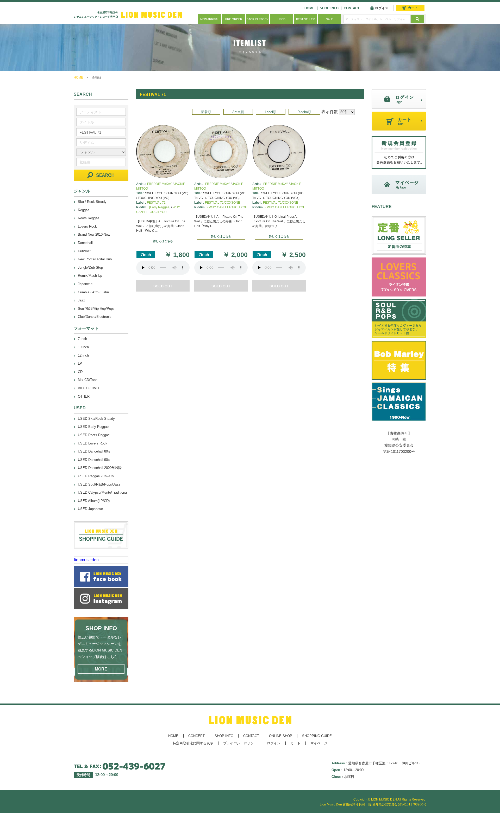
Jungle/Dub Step (90, 267)
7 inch (82, 339)
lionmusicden (86, 560)
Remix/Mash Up (90, 276)
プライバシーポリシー (240, 743)
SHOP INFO (329, 8)
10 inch (83, 347)
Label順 (270, 112)
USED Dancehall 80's (94, 451)
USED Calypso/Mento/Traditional (103, 492)
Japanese (85, 284)
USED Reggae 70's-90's (96, 476)
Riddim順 (304, 112)
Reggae (83, 210)
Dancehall (85, 243)
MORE (101, 669)
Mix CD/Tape (87, 380)
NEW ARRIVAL (209, 19)
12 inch (83, 355)
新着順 (206, 112)
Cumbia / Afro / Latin (93, 292)
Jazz (81, 300)
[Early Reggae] (159, 207)
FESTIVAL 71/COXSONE (222, 202)
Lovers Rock (87, 226)
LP (80, 363)
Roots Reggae (88, 218)
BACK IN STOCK (257, 19)
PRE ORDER (233, 19)
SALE (329, 19)
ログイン (273, 743)
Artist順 (238, 112)
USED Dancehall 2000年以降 (100, 468)
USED (281, 19)
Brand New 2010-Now (94, 234)
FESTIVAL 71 (156, 202)
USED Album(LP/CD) (94, 501)
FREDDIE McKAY (159, 184)
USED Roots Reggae (94, 435)
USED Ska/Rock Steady (96, 419)
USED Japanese (90, 509)
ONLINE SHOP (280, 736)
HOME (309, 8)
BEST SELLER (305, 19)
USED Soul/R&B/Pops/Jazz (99, 484)
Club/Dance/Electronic (94, 317)
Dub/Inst (84, 251)
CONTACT (352, 8)
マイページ (318, 743)
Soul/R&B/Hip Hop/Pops (96, 309)
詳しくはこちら (163, 241)
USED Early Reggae (93, 427)
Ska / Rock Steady (92, 202)
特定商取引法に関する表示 (193, 743)
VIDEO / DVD (88, 388)
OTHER (84, 396)
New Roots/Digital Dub (95, 259)
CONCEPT (196, 736)
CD (80, 372)
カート (295, 743)
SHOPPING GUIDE (317, 736)
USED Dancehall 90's (94, 460)
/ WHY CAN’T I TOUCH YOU (227, 207)
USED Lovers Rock (92, 443)
